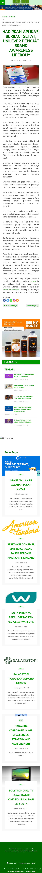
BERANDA (5, 17)
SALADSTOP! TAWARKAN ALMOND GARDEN (21, 679)
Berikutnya (32, 305)
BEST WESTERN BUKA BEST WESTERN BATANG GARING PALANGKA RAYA (23, 409)
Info (37, 869)
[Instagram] (14, 300)
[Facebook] (4, 300)
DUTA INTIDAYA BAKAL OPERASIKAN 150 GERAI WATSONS (21, 617)
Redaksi (13, 869)
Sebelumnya (11, 305)
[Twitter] (7, 300)
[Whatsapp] (11, 300)
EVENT (21, 720)
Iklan (32, 869)
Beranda (6, 869)
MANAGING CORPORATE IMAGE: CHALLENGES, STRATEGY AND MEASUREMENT (21, 734)
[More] (17, 300)
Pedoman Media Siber (23, 869)
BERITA (13, 17)
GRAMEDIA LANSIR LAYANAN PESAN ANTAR (21, 485)
